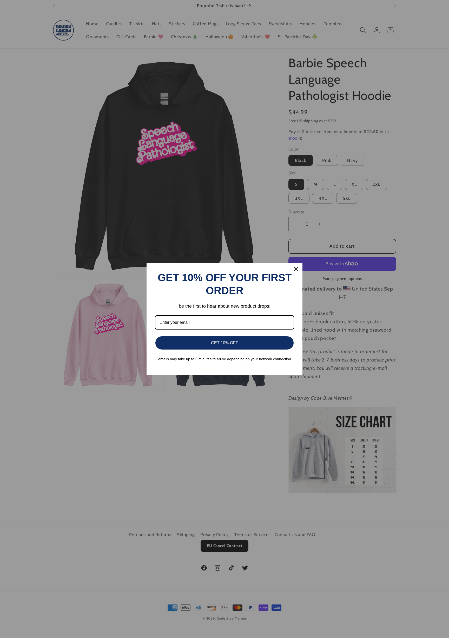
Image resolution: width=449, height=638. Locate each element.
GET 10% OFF (224, 343)
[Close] (296, 269)
